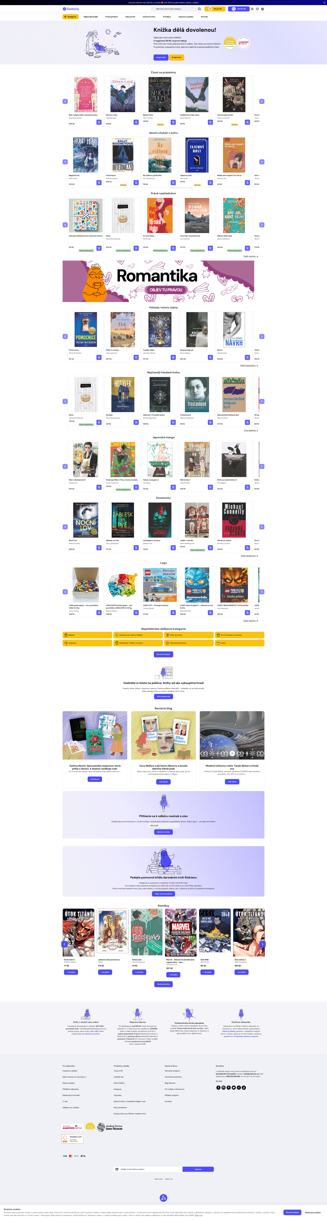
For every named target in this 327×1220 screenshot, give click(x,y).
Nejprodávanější (91, 17)
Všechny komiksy (163, 984)
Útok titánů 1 (69, 960)
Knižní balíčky (119, 1083)
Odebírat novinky (163, 832)
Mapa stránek (158, 1179)
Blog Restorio (170, 1083)
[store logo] (71, 9)
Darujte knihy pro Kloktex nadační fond (130, 1113)
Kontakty (168, 1101)
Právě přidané (112, 17)
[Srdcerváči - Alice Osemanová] (146, 933)
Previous (64, 944)
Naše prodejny (69, 1083)
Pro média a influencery (174, 1089)
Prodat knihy (176, 57)
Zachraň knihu (149, 17)
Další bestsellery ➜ (249, 365)
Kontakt (204, 17)
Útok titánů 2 (240, 960)
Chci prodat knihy (163, 697)
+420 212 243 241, (232, 1076)
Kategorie (72, 17)
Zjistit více (199, 1215)
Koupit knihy (161, 57)
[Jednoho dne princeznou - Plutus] (112, 933)
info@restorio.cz (251, 1074)
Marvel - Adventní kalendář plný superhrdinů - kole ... (180, 961)
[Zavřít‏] (324, 2)
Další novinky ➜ (251, 256)
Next (262, 944)
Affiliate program (172, 1095)
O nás (65, 1101)
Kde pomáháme (120, 1107)
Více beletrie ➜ (251, 430)
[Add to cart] (99, 122)
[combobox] (176, 8)
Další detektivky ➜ (249, 555)
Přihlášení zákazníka (71, 1089)
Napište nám (169, 1179)
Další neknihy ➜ (250, 620)
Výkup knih (130, 17)
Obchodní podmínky (173, 1077)
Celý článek (95, 779)
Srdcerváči (137, 960)
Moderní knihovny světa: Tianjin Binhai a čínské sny (232, 767)
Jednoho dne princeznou (109, 960)
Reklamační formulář (71, 1095)
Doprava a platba (186, 17)
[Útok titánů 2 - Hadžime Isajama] (249, 933)
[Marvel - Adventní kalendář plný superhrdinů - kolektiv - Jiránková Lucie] (181, 933)
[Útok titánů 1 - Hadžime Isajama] (78, 933)
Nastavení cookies (313, 1212)
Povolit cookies (292, 1212)
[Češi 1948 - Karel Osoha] (215, 933)
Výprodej (117, 1095)
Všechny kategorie (163, 654)
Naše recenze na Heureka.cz (74, 1077)
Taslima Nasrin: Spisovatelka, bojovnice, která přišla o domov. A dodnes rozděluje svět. (95, 767)
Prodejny (167, 17)
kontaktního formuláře (226, 1074)
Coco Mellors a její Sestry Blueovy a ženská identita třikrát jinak (163, 767)
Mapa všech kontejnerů (163, 894)
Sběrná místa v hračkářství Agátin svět (129, 1101)
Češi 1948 (204, 960)
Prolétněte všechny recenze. (246, 1036)
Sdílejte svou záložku (71, 1107)
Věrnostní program (172, 1071)
